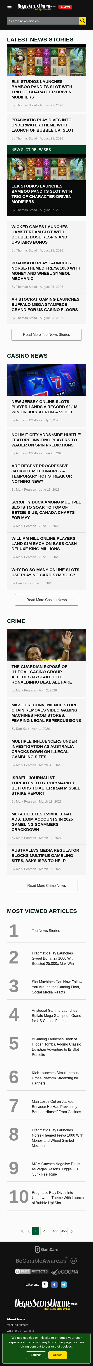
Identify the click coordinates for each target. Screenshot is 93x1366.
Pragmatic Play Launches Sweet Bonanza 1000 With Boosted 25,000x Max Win (53, 958)
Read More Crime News (46, 886)
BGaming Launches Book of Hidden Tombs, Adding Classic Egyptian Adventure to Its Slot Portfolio (56, 1047)
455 (55, 1231)
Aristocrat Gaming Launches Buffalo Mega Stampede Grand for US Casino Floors (45, 304)
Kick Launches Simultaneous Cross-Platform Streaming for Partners (55, 1078)
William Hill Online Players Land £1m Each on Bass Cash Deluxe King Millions (44, 543)
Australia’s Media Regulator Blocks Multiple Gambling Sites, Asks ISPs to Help (45, 855)
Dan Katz (22, 583)
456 (64, 1231)
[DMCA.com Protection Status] (32, 1272)
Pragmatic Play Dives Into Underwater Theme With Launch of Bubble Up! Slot (43, 125)
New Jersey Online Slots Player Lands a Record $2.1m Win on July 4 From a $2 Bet (44, 406)
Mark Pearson (26, 489)
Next (72, 1231)
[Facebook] (54, 1284)
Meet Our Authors (17, 1325)
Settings (36, 1355)
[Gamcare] (46, 1250)
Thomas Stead (26, 105)
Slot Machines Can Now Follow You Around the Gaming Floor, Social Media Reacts (57, 987)
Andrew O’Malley (28, 420)
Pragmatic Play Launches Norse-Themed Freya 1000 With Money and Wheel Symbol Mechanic (57, 1138)
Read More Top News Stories (46, 334)
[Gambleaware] (42, 1260)
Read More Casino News (46, 600)
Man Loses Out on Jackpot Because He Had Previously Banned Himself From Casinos (56, 1107)
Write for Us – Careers (20, 1330)
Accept (57, 1355)
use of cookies (61, 1346)
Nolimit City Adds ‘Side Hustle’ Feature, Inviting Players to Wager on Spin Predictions (46, 439)
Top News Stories (46, 931)
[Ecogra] (64, 1272)
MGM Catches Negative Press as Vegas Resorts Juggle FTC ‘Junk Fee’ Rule (56, 1169)
